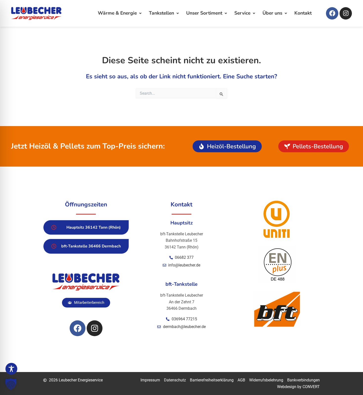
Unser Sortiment (204, 13)
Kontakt (303, 13)
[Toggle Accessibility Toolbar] (11, 368)
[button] (11, 384)
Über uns (272, 13)
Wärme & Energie (117, 13)
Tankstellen (161, 13)
